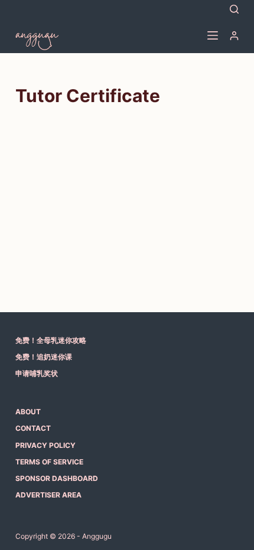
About (28, 411)
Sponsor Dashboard (56, 478)
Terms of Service (49, 461)
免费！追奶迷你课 (43, 356)
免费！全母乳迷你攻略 (50, 340)
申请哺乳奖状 (36, 373)
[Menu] (212, 35)
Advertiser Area (48, 494)
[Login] (234, 35)
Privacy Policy (45, 445)
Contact (33, 428)
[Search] (234, 9)
